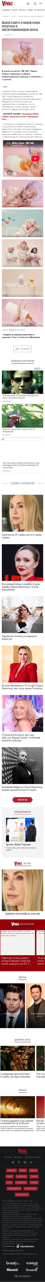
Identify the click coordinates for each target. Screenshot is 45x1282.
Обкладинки (14, 1188)
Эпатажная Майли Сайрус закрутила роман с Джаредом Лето (20, 116)
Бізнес (34, 1182)
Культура (21, 1176)
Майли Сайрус (18, 91)
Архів (13, 16)
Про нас (8, 1157)
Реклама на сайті (33, 1157)
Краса (33, 1170)
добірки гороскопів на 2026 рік (22, 914)
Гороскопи (30, 1188)
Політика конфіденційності (11, 1254)
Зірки (22, 1170)
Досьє (22, 977)
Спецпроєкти (22, 812)
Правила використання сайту (12, 1250)
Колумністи (22, 1194)
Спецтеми (21, 1182)
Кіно (9, 1182)
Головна (5, 16)
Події (9, 1176)
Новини (11, 1170)
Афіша (23, 1090)
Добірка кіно (22, 1040)
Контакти (18, 1157)
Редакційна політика (29, 1254)
